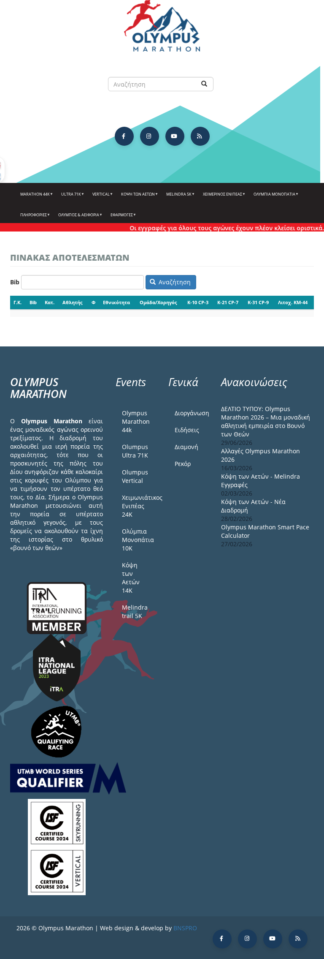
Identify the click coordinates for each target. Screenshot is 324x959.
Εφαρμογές (120, 218)
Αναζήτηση (174, 282)
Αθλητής (72, 302)
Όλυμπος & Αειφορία (76, 218)
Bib (14, 282)
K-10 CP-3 (197, 302)
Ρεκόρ (183, 464)
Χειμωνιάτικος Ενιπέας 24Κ (139, 505)
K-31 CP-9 (258, 302)
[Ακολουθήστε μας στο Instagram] (149, 136)
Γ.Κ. (18, 302)
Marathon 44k (33, 197)
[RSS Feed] (200, 136)
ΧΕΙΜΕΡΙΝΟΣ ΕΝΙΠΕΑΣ (220, 197)
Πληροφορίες (31, 218)
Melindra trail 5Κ (135, 611)
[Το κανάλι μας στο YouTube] (174, 136)
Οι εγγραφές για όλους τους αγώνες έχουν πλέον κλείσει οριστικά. (219, 228)
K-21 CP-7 (227, 302)
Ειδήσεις (187, 430)
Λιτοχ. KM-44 (293, 302)
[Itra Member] (57, 607)
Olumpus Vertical (135, 476)
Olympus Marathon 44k (136, 421)
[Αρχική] (162, 30)
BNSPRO (185, 928)
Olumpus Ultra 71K (135, 451)
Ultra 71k (69, 197)
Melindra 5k (177, 197)
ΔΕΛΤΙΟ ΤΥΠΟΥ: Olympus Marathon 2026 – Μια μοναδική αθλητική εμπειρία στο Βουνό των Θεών (265, 421)
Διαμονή (186, 447)
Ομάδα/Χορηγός (158, 302)
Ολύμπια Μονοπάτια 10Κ (138, 539)
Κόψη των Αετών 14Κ (131, 577)
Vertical (99, 197)
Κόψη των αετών (136, 197)
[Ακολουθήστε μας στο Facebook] (124, 136)
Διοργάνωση (191, 413)
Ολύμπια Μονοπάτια (272, 197)
